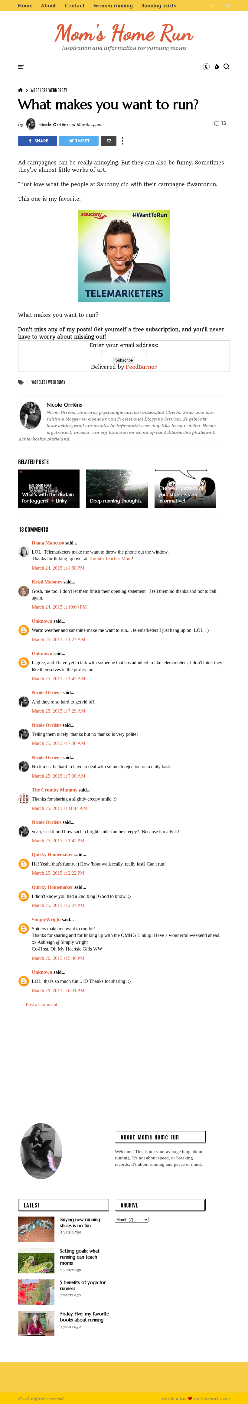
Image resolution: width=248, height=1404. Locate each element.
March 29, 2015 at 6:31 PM (58, 990)
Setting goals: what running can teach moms (80, 1257)
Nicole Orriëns (46, 692)
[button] (206, 66)
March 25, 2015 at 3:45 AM (58, 678)
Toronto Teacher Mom (110, 558)
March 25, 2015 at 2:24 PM (58, 905)
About (48, 5)
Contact (75, 5)
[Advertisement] (124, 1064)
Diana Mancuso (48, 542)
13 (223, 123)
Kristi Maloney (47, 581)
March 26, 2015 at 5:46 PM (58, 958)
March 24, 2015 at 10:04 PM (59, 606)
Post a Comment (41, 1004)
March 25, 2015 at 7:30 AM (58, 743)
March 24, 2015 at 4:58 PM (58, 567)
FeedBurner (141, 367)
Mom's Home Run (124, 33)
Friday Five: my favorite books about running (84, 1317)
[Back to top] (233, 1389)
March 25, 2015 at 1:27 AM (58, 639)
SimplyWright (46, 919)
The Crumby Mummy (54, 789)
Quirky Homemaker (52, 854)
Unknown (42, 621)
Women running (113, 5)
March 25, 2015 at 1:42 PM (58, 840)
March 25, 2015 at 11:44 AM (59, 808)
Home (25, 5)
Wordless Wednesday (49, 90)
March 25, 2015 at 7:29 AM (58, 710)
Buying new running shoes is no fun (80, 1222)
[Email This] (108, 141)
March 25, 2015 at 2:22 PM (58, 873)
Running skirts (159, 5)
